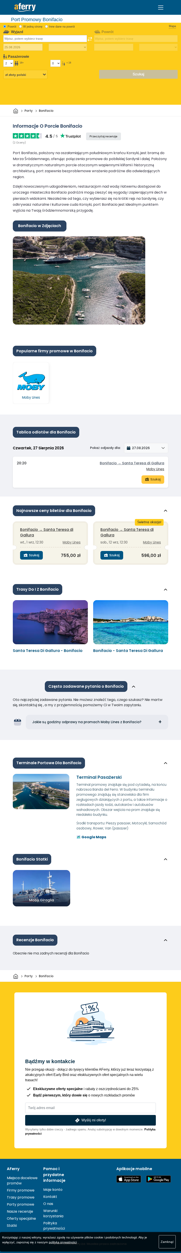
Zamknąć (167, 1242)
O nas (48, 1203)
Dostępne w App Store (128, 1179)
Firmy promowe (20, 1190)
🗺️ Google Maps (91, 837)
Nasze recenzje (20, 1211)
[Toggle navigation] (161, 7)
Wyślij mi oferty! (93, 1120)
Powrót (12, 26)
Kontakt (50, 1196)
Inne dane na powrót (62, 26)
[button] (146, 448)
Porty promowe (20, 1204)
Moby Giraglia (41, 900)
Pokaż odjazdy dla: (105, 448)
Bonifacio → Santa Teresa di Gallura (132, 463)
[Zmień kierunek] (90, 39)
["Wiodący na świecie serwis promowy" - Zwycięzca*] (25, 7)
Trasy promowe (20, 1197)
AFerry (13, 1168)
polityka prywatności (63, 1242)
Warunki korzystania (53, 1213)
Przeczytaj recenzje (103, 136)
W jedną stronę (32, 26)
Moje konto (52, 1189)
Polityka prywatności (54, 1226)
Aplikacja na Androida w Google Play (158, 1179)
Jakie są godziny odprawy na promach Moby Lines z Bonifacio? (86, 722)
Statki (12, 1225)
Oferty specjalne (21, 1218)
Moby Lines (155, 469)
